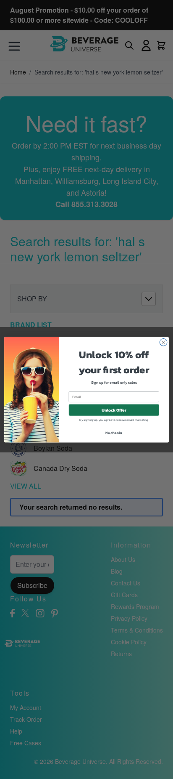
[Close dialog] (163, 342)
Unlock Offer (114, 410)
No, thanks (113, 432)
